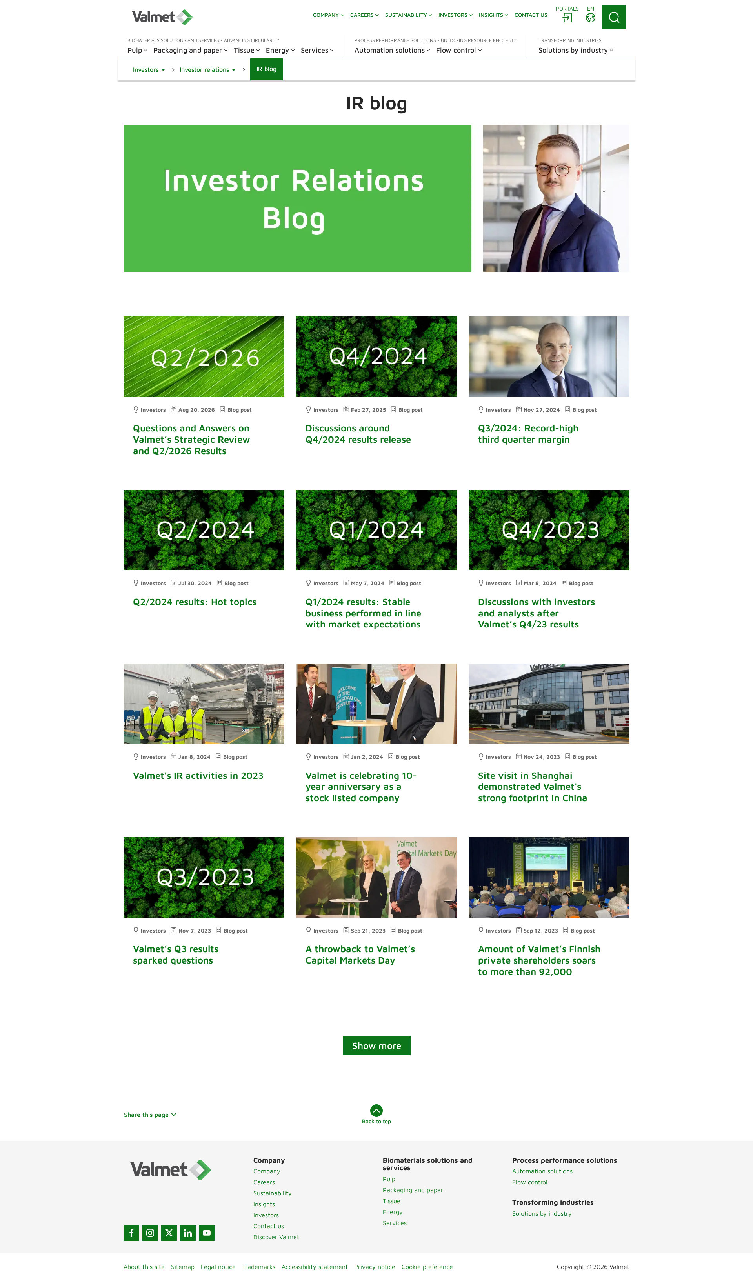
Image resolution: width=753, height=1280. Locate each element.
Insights (264, 1203)
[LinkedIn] (188, 1233)
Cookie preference (427, 1266)
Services (395, 1222)
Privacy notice (374, 1266)
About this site (144, 1266)
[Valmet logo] (162, 17)
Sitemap (183, 1266)
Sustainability (272, 1192)
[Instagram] (150, 1233)
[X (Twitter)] (169, 1233)
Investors (266, 1214)
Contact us (268, 1225)
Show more (376, 1045)
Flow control (529, 1181)
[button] (149, 69)
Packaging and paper (413, 1189)
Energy (393, 1211)
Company (266, 1171)
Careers (264, 1181)
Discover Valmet (276, 1236)
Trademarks (258, 1266)
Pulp (389, 1178)
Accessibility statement (315, 1266)
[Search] (614, 17)
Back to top (376, 1121)
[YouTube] (207, 1233)
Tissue (391, 1200)
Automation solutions (542, 1171)
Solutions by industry (542, 1213)
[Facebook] (131, 1233)
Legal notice (218, 1266)
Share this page (146, 1114)
